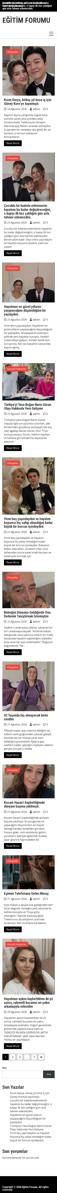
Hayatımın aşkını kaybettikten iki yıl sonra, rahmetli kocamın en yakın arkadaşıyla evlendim (28, 1002)
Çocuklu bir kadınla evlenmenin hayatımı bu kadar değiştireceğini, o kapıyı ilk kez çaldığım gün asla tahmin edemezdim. (27, 211)
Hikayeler (12, 52)
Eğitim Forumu (26, 20)
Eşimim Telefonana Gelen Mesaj (26, 894)
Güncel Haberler (16, 369)
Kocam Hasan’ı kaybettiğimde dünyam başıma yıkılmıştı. (24, 804)
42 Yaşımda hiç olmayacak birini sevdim (26, 717)
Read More (12, 143)
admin (36, 109)
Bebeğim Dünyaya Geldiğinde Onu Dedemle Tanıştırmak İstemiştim (27, 614)
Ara (4, 1068)
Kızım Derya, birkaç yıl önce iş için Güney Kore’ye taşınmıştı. (24, 4)
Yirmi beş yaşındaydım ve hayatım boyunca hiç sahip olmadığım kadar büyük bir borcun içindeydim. (28, 522)
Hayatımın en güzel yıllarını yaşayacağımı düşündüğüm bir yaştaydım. (25, 310)
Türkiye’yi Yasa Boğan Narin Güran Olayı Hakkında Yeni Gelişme (27, 406)
